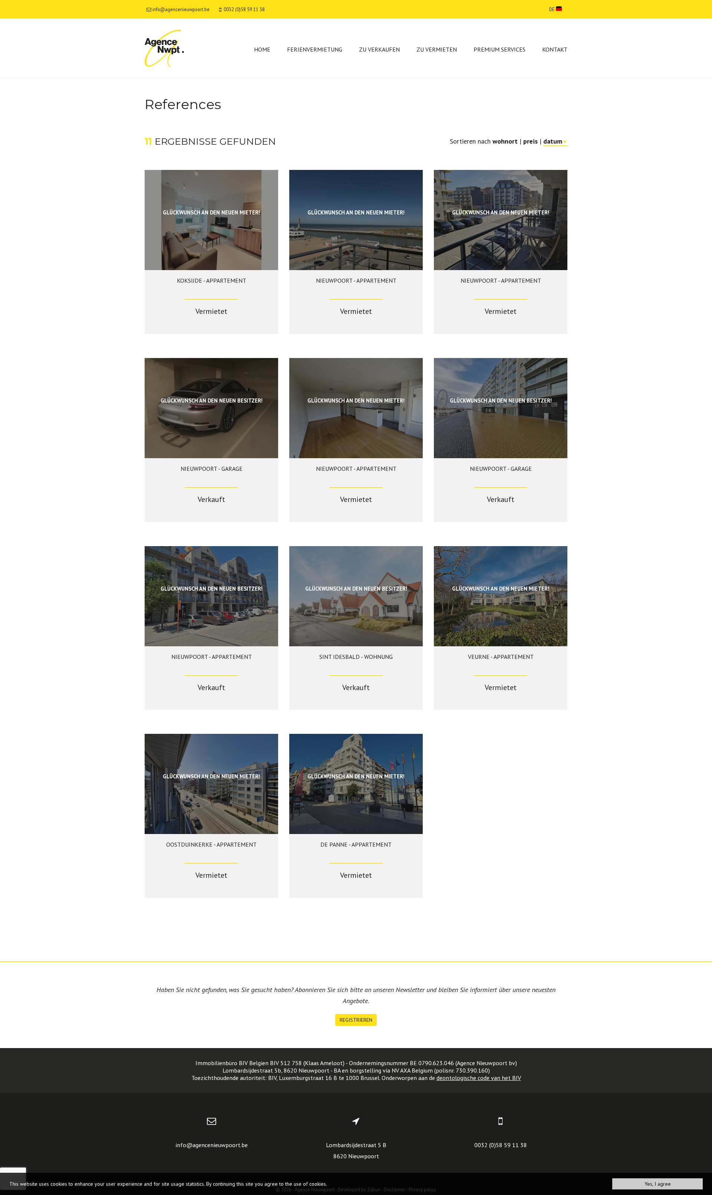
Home (262, 49)
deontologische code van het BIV (478, 1077)
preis (530, 141)
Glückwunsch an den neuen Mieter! (211, 212)
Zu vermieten (436, 49)
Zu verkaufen (379, 49)
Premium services (499, 49)
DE (552, 9)
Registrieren (356, 1020)
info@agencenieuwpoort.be (211, 1145)
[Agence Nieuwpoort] (164, 47)
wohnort (505, 141)
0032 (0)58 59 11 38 (500, 1145)
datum (555, 141)
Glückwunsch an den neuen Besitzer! (212, 400)
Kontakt (554, 49)
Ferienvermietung (314, 49)
